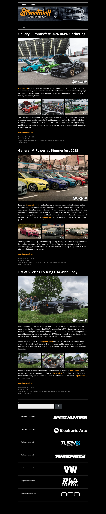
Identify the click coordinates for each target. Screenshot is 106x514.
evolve (44, 262)
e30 (37, 141)
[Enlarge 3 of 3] (85, 102)
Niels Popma (75, 371)
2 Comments (22, 142)
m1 (46, 141)
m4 (56, 262)
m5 (51, 141)
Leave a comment (24, 264)
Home (23, 5)
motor (62, 141)
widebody (66, 391)
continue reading (25, 132)
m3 (49, 141)
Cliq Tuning (57, 373)
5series (25, 391)
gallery (42, 141)
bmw (34, 141)
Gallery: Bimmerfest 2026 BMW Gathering (51, 34)
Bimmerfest (23, 88)
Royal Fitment (47, 341)
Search (20, 403)
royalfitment (52, 391)
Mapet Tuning (81, 376)
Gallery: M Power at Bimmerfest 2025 (48, 150)
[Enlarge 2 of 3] (62, 102)
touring (63, 262)
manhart (56, 141)
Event (27, 139)
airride (25, 262)
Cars (26, 389)
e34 (34, 391)
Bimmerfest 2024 (33, 205)
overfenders (43, 391)
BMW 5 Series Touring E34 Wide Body (47, 272)
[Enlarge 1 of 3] (38, 102)
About (33, 5)
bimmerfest (27, 141)
